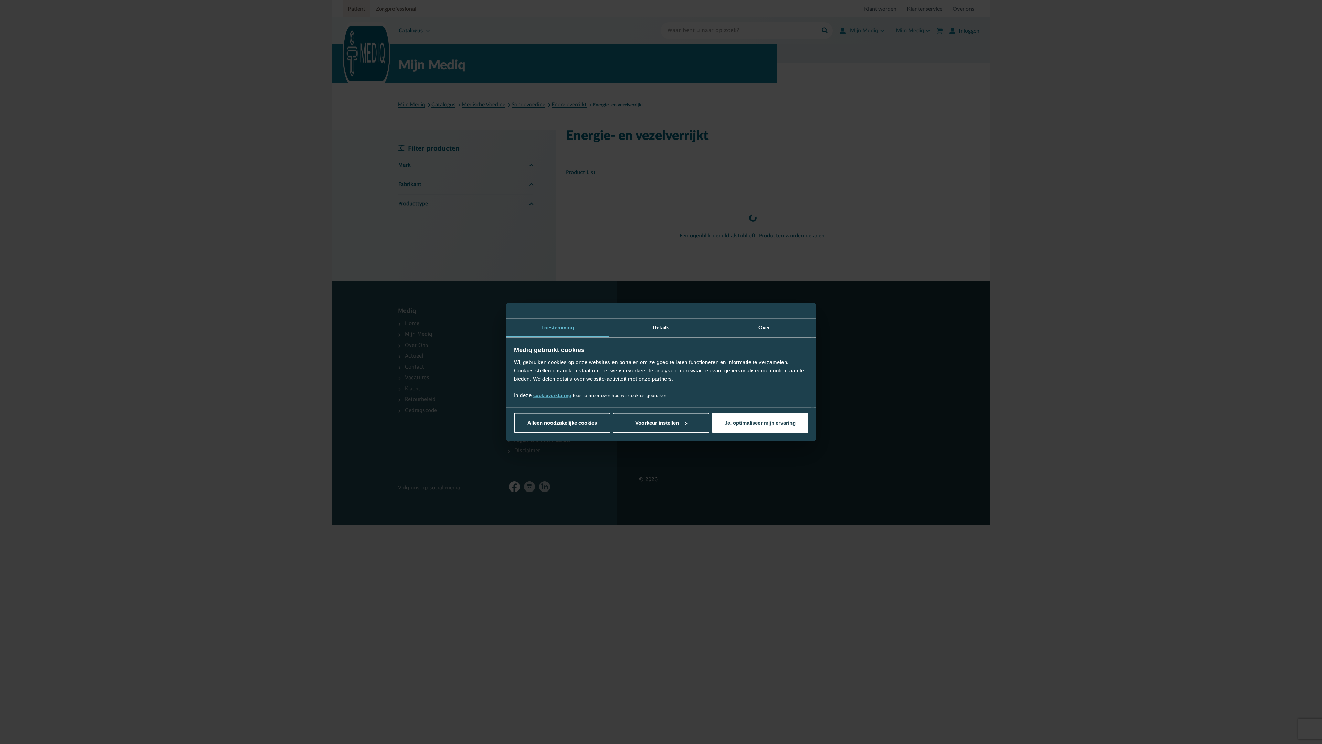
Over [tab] (764, 327)
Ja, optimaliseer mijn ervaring (760, 423)
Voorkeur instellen (657, 423)
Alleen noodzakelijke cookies (562, 423)
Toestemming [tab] (557, 327)
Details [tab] (661, 327)
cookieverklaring (552, 395)
